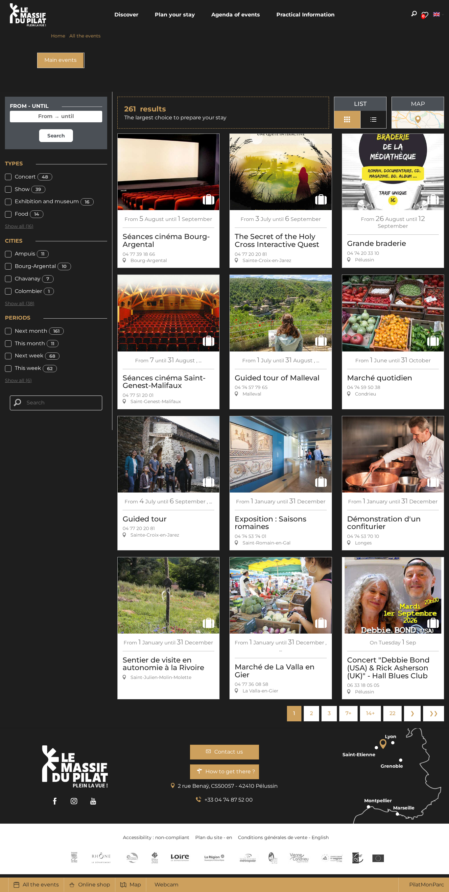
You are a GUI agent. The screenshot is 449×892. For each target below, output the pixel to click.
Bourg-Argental (41, 266)
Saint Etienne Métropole (248, 857)
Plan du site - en (213, 837)
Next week (35, 355)
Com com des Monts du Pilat (74, 857)
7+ (348, 713)
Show (28, 189)
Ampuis (29, 254)
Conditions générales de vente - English (283, 837)
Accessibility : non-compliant (156, 837)
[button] (126, 15)
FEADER (332, 857)
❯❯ (433, 713)
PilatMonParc (426, 884)
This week (34, 368)
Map (135, 884)
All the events (41, 884)
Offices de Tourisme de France (155, 857)
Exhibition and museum (52, 201)
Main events (60, 60)
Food (27, 214)
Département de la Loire (180, 857)
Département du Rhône (101, 857)
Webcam (166, 884)
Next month (37, 331)
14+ (370, 713)
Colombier (32, 291)
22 (392, 713)
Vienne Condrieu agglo (300, 857)
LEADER (357, 857)
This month (34, 343)
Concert (31, 177)
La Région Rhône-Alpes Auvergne (214, 857)
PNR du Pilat (273, 857)
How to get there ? (230, 771)
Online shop (94, 884)
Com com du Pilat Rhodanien (131, 857)
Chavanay (32, 279)
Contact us (228, 752)
